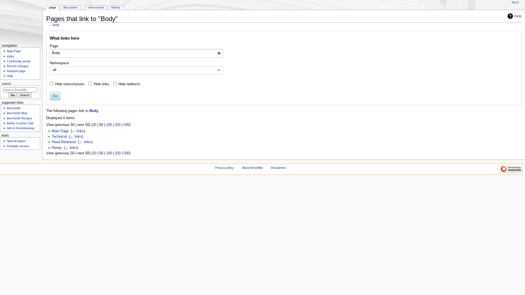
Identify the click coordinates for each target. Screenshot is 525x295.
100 (109, 125)
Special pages (16, 141)
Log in (515, 2)
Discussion (70, 7)
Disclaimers (278, 167)
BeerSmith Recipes (19, 118)
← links (78, 131)
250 (118, 125)
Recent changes (18, 66)
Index (10, 56)
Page (52, 7)
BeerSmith (14, 108)
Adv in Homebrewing (20, 128)
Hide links (101, 84)
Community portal (18, 61)
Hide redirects (129, 84)
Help (517, 16)
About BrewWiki (252, 167)
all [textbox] (54, 70)
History (115, 7)
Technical (59, 136)
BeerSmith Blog (17, 113)
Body (56, 24)
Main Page (60, 131)
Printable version (18, 146)
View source (96, 7)
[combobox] (136, 53)
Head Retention (64, 142)
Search (6, 83)
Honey (57, 148)
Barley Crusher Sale (20, 123)
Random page (16, 71)
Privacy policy (224, 167)
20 (94, 125)
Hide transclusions (69, 84)
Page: (54, 46)
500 (126, 125)
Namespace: (60, 63)
